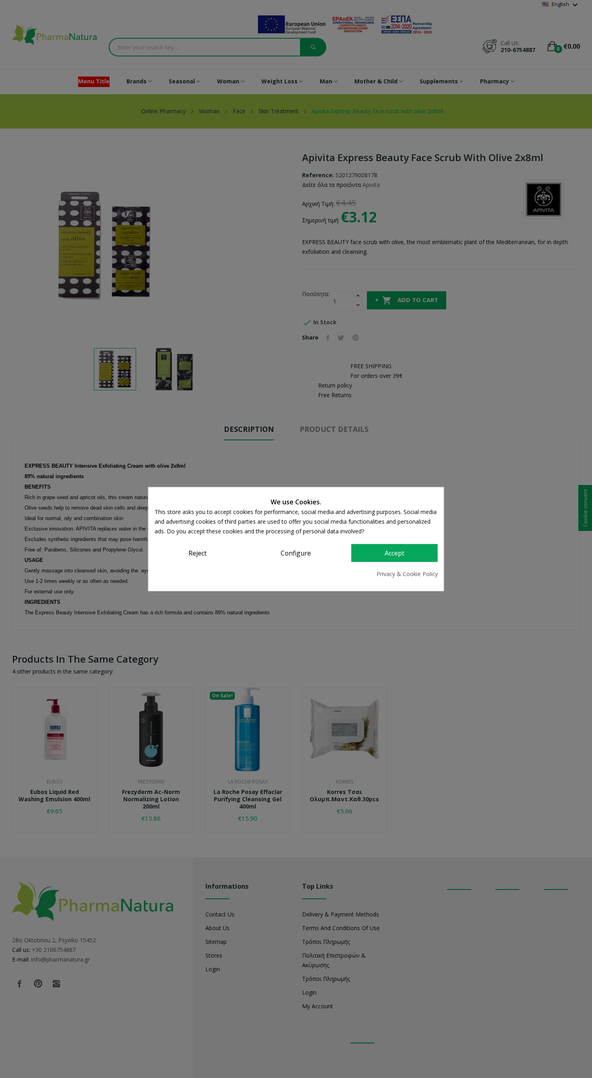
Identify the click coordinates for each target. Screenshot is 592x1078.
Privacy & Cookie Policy (407, 573)
